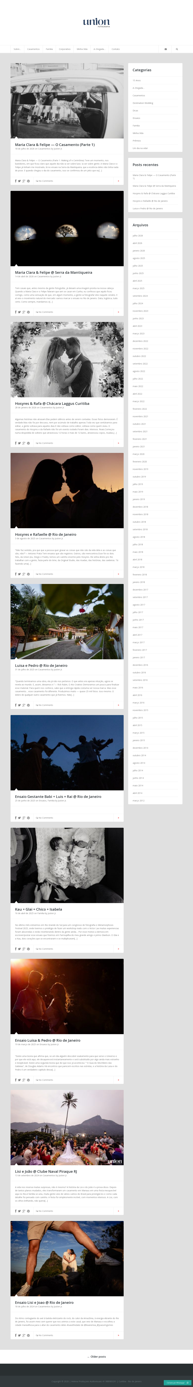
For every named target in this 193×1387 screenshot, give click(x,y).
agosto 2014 (139, 762)
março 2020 (138, 454)
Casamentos (33, 49)
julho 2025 (138, 265)
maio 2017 (138, 627)
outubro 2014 (139, 755)
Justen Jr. (58, 148)
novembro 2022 (140, 348)
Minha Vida (82, 49)
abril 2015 (137, 725)
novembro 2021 (140, 416)
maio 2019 (138, 491)
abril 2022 (137, 393)
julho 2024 (138, 303)
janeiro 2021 (139, 446)
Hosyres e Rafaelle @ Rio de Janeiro (150, 200)
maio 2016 (138, 687)
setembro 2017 (140, 597)
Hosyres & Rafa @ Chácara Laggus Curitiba (154, 193)
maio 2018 (138, 552)
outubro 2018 (139, 521)
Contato (116, 49)
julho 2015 (138, 717)
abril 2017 (137, 634)
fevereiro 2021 (140, 439)
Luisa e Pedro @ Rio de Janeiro (148, 208)
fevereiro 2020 (140, 461)
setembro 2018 (140, 529)
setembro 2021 (140, 431)
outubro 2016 (139, 672)
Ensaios (42, 800)
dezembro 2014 (140, 747)
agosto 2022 (139, 371)
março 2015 (138, 732)
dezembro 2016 (140, 665)
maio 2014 (138, 785)
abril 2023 (137, 326)
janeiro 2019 (139, 499)
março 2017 (138, 642)
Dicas (135, 110)
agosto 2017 (139, 604)
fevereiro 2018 (140, 574)
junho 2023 (138, 318)
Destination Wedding (143, 103)
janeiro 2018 (139, 582)
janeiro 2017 (139, 657)
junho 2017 (138, 619)
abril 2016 (137, 695)
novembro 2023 (140, 310)
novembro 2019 (140, 469)
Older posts (96, 1356)
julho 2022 (138, 378)
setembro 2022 (140, 363)
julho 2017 (138, 612)
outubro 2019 (139, 476)
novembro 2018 (140, 514)
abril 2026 (137, 243)
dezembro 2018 (140, 506)
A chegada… (100, 49)
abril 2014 (137, 793)
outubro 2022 (139, 356)
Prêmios (137, 140)
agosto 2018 (139, 536)
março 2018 (138, 567)
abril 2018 (137, 559)
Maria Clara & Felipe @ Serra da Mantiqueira (154, 185)
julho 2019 (138, 484)
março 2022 (138, 401)
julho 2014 (138, 770)
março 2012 (138, 800)
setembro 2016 (140, 680)
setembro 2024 (140, 295)
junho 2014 (138, 778)
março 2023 (138, 333)
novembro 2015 (140, 710)
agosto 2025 (139, 258)
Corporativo (65, 49)
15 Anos (137, 80)
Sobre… (17, 49)
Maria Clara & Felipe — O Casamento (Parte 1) (154, 177)
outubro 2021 (139, 423)
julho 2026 (138, 235)
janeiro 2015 (139, 740)
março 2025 (138, 288)
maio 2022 (138, 386)
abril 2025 (137, 280)
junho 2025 (138, 273)
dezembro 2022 (140, 341)
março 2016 (138, 702)
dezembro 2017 (140, 589)
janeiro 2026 (139, 250)
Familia (49, 49)
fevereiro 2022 (140, 408)
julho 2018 (138, 544)
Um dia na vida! (140, 148)
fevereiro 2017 (140, 649)
